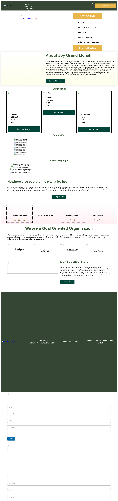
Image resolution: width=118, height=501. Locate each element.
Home (26, 4)
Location (27, 11)
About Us (28, 6)
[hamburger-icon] (92, 3)
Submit (11, 439)
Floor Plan (28, 9)
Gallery (27, 13)
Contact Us (29, 15)
